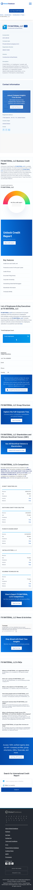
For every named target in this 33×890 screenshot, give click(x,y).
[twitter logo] (6, 130)
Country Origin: (6, 120)
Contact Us (8, 838)
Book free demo (16, 868)
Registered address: (8, 114)
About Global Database (11, 828)
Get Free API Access (16, 757)
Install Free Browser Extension (17, 390)
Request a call (16, 873)
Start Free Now (16, 420)
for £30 (16, 205)
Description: (6, 61)
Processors (8, 857)
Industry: (5, 54)
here (21, 324)
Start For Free (16, 603)
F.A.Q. (6, 845)
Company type (6, 41)
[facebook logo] (4, 130)
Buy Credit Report (17, 11)
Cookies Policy (9, 851)
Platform (7, 831)
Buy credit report (9, 243)
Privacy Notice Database (12, 848)
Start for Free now (16, 107)
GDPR (7, 854)
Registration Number (8, 47)
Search (16, 790)
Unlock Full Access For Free (16, 450)
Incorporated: (6, 35)
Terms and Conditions (11, 841)
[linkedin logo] (9, 130)
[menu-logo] (8, 3)
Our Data (7, 835)
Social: (4, 126)
